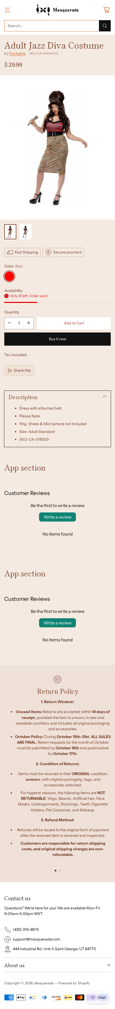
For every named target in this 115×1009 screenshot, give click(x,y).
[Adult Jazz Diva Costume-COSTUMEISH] (57, 147)
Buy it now (57, 339)
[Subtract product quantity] (9, 323)
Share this (22, 370)
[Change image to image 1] (10, 231)
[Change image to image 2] (26, 231)
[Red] (9, 276)
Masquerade (44, 983)
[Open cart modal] (106, 10)
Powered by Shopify (74, 983)
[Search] (105, 25)
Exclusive (17, 53)
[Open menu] (7, 10)
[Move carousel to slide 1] (55, 870)
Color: (13, 266)
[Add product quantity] (28, 323)
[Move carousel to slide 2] (59, 870)
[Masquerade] (58, 10)
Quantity (11, 312)
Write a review (57, 517)
